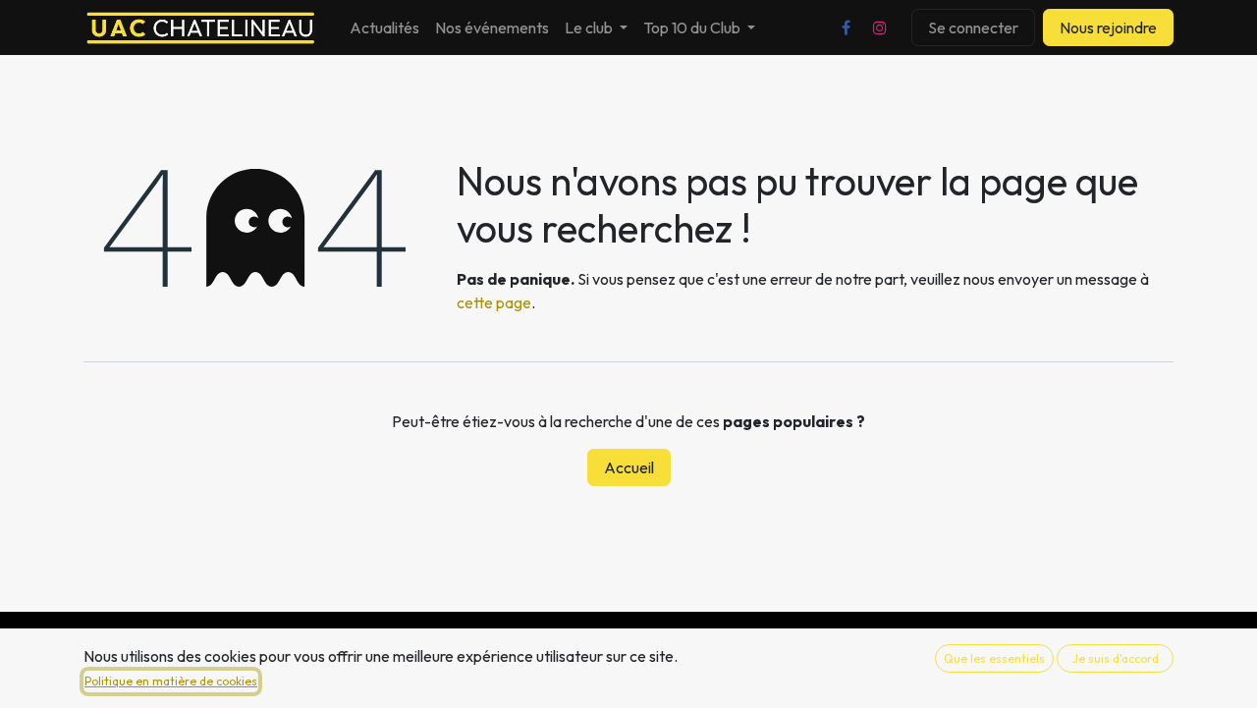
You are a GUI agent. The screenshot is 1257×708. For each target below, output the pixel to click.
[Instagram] (880, 27)
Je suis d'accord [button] (1115, 658)
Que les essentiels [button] (994, 658)
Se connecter (973, 27)
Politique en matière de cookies (170, 681)
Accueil (629, 467)
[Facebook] (845, 27)
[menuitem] (384, 27)
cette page (494, 302)
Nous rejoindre (1108, 27)
